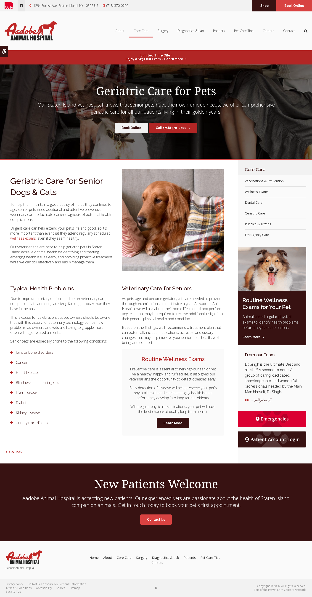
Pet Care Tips (244, 31)
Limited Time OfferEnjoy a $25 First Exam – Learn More (154, 57)
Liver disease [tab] (26, 392)
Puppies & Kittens (258, 224)
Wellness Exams (257, 192)
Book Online (294, 6)
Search (60, 588)
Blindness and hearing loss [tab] (37, 382)
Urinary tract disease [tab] (32, 422)
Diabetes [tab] (23, 402)
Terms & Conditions (19, 588)
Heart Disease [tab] (27, 372)
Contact (289, 31)
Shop (264, 6)
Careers (268, 31)
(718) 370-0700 (117, 5)
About (120, 31)
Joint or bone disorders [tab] (34, 352)
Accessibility (44, 588)
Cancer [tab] (21, 362)
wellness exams (23, 238)
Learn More (173, 423)
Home (94, 557)
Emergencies (275, 419)
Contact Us (156, 519)
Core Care (141, 31)
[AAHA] (11, 5)
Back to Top (13, 592)
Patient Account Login (275, 439)
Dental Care (253, 202)
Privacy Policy (14, 584)
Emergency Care (257, 235)
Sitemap (75, 588)
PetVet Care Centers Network (287, 590)
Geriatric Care (255, 213)
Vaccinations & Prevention (264, 181)
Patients (219, 31)
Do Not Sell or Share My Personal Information (57, 584)
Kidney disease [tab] (28, 412)
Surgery (163, 31)
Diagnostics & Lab (190, 31)
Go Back (15, 452)
